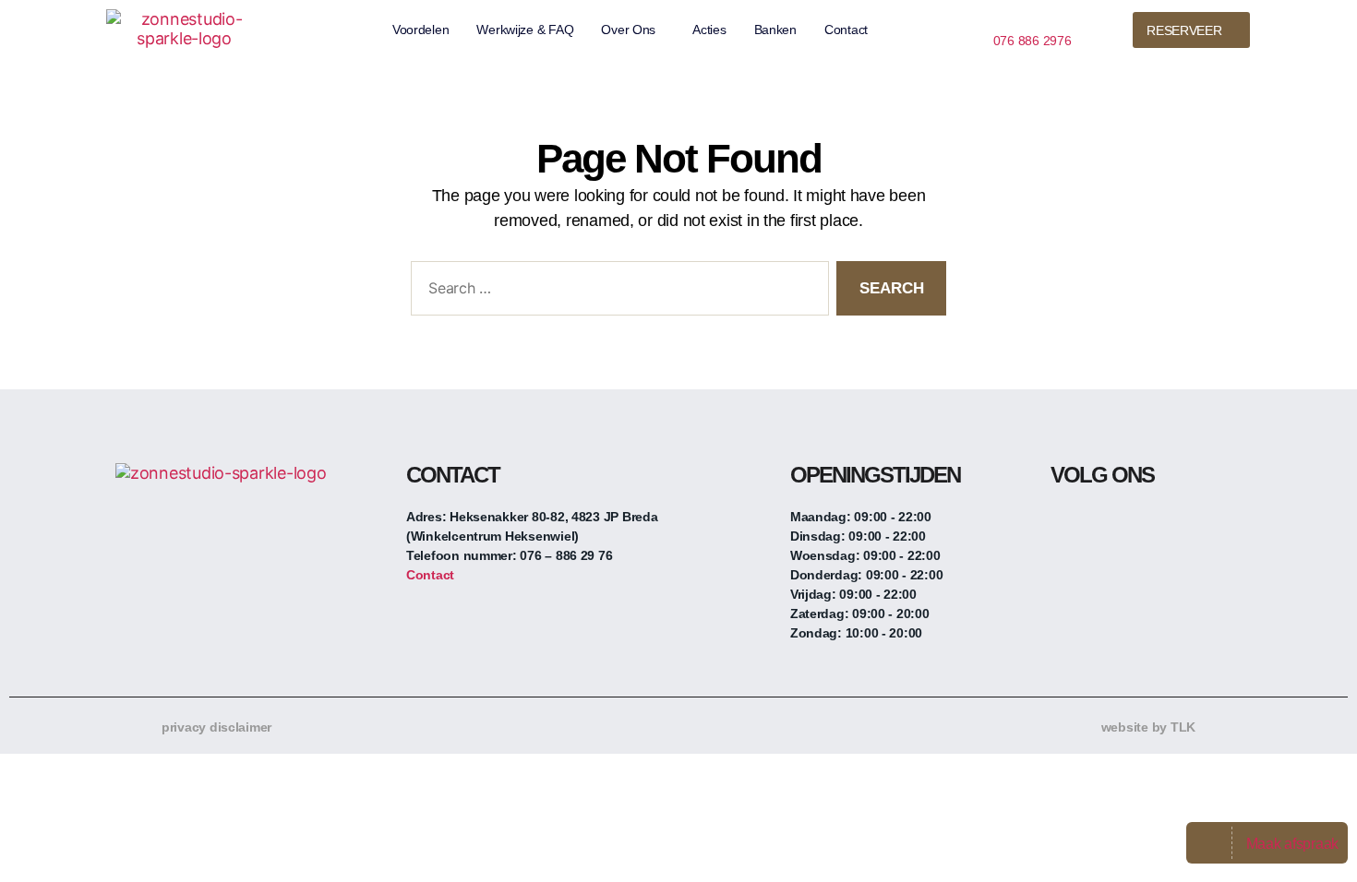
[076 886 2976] (1000, 18)
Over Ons (628, 29)
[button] (632, 29)
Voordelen (421, 29)
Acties (709, 29)
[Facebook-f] (1064, 524)
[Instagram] (1101, 524)
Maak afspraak (1292, 844)
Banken (775, 29)
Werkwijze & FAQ (524, 29)
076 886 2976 (1032, 40)
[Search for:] (616, 292)
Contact (846, 29)
